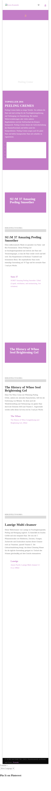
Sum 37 (14, 276)
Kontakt (16, 762)
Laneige (14, 561)
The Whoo (16, 416)
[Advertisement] (25, 47)
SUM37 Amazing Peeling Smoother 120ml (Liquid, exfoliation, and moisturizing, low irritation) (26, 283)
